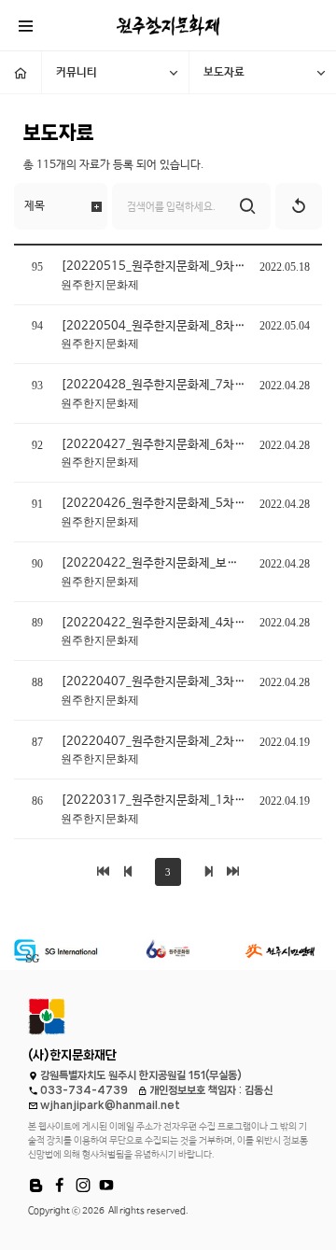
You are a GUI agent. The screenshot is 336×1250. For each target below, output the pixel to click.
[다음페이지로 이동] (208, 872)
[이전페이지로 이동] (127, 872)
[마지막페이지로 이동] (232, 872)
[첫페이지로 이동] (103, 872)
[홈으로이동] (20, 72)
